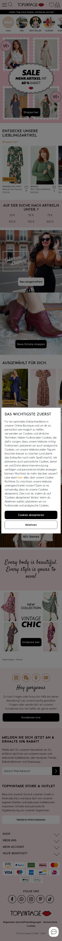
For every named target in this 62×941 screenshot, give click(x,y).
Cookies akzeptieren (31, 515)
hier (20, 477)
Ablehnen (31, 524)
